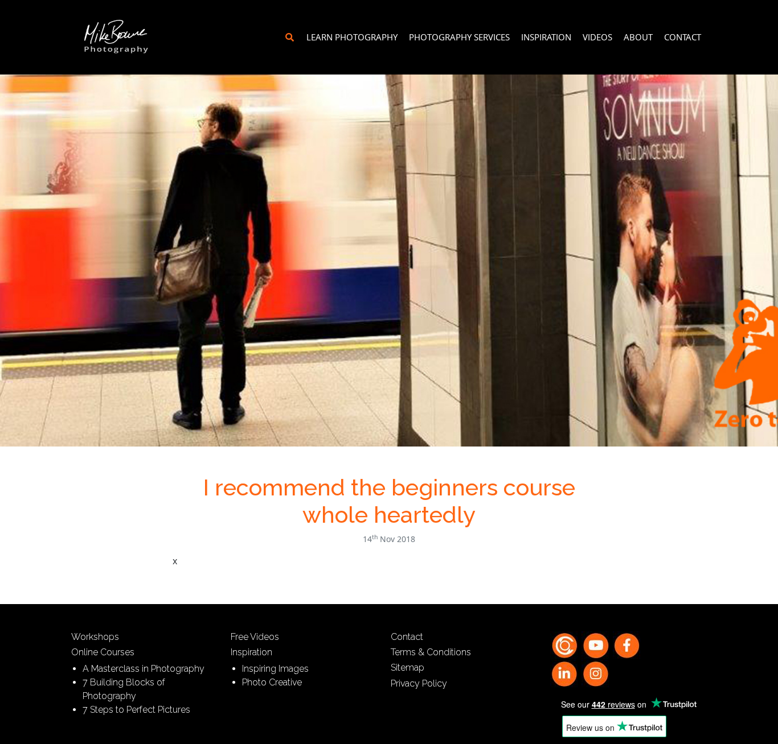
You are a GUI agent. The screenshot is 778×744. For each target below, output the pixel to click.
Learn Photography (352, 37)
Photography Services (459, 37)
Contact (682, 37)
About (638, 37)
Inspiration (546, 37)
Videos (597, 37)
